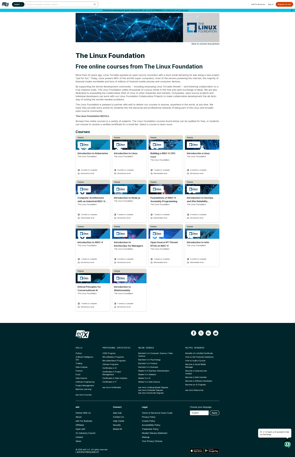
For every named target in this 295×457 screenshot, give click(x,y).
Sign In (270, 4)
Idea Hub (117, 413)
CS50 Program (108, 353)
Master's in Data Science (149, 382)
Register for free (284, 4)
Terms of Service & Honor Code (157, 413)
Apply (214, 413)
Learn (17, 4)
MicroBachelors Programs (114, 360)
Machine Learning (83, 389)
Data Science (81, 378)
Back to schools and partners (205, 44)
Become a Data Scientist (195, 377)
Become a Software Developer (198, 381)
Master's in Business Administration (153, 371)
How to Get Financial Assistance (199, 357)
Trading (79, 363)
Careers (79, 437)
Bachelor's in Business (148, 367)
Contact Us (118, 417)
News (78, 441)
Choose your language (200, 407)
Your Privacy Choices (152, 441)
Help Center (118, 421)
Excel (78, 374)
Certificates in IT (109, 382)
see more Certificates (111, 387)
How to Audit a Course (195, 360)
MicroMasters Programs (113, 357)
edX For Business (258, 4)
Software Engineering (85, 382)
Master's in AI (144, 378)
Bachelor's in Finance (147, 363)
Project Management (85, 385)
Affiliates (80, 425)
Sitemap (146, 437)
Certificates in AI (109, 368)
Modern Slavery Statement (154, 433)
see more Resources (194, 390)
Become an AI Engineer (195, 384)
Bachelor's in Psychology (149, 360)
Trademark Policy (150, 429)
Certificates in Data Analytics (114, 378)
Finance (79, 371)
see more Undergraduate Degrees (153, 387)
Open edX (80, 429)
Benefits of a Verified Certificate (199, 353)
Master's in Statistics (147, 374)
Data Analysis (81, 367)
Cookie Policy (148, 421)
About (78, 417)
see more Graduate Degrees (150, 390)
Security (117, 425)
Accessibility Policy (151, 425)
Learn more (184, 10)
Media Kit (117, 429)
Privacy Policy (148, 417)
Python (79, 353)
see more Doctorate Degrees (151, 393)
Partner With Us (83, 413)
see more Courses (84, 395)
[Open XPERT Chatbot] (287, 443)
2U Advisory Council (85, 433)
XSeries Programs (110, 364)
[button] (94, 4)
